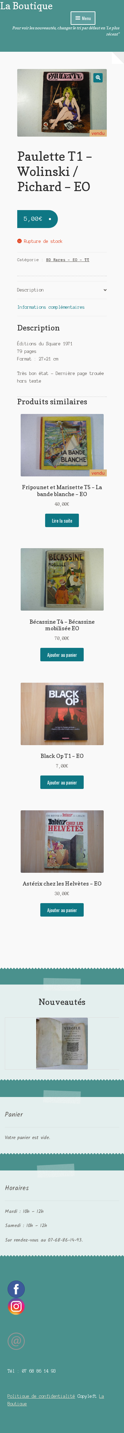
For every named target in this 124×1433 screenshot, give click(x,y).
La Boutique (26, 5)
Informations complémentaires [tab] (51, 307)
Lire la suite (62, 520)
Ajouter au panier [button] (62, 654)
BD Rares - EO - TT (68, 260)
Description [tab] (30, 290)
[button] (98, 77)
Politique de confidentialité (41, 1396)
